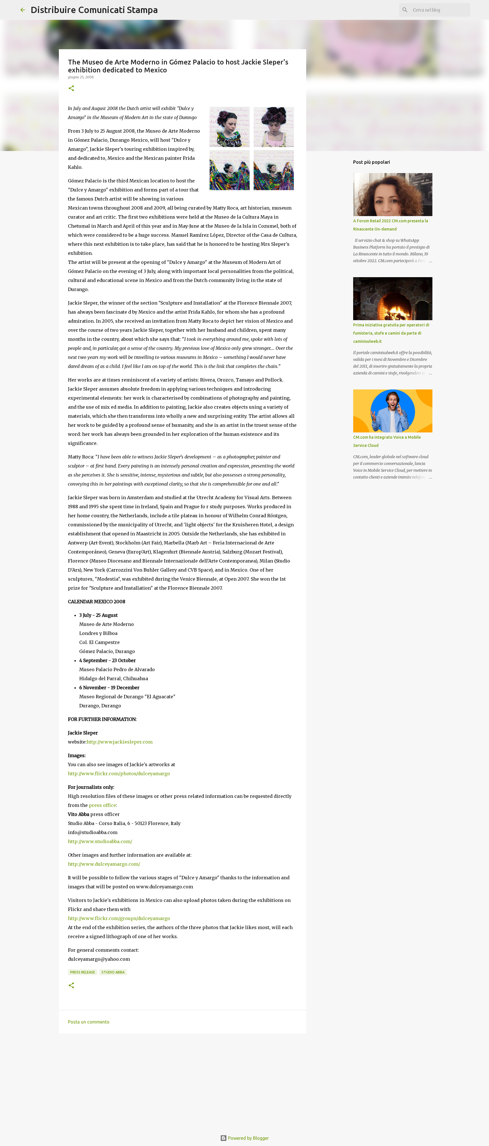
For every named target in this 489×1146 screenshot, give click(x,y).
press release (82, 972)
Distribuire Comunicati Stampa (94, 10)
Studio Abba (113, 972)
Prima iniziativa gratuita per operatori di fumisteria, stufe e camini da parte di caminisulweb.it (391, 333)
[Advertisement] (182, 1081)
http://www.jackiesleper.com (120, 742)
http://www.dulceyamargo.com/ (104, 864)
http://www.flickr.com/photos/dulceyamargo (119, 773)
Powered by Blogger (248, 1138)
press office (102, 805)
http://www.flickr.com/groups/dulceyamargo (119, 918)
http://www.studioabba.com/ (100, 841)
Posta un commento (89, 1021)
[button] (71, 88)
